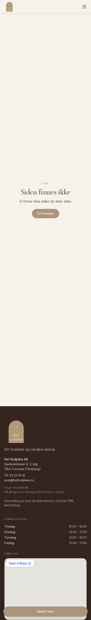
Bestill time (45, 611)
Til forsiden (45, 213)
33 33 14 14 (17, 475)
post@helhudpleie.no (19, 480)
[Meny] (84, 7)
